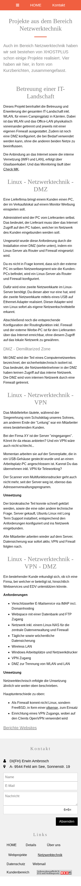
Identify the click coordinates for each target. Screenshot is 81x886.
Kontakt (58, 5)
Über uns (53, 845)
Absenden (66, 821)
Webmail (39, 864)
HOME (35, 5)
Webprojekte (17, 855)
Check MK (11, 169)
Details (31, 845)
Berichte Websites (20, 727)
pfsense (52, 707)
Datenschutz (16, 864)
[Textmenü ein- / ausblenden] (17, 5)
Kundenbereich (18, 872)
